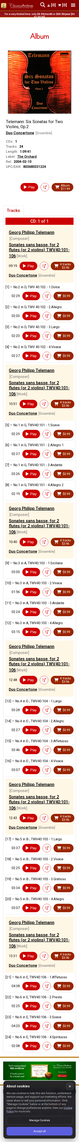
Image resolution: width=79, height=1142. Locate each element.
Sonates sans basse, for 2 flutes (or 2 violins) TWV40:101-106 (39, 250)
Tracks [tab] (13, 210)
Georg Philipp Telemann (31, 232)
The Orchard (27, 157)
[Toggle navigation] (73, 5)
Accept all (39, 1131)
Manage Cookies (39, 1120)
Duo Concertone (20, 133)
